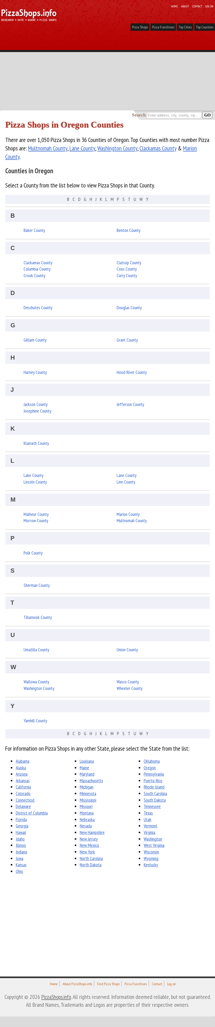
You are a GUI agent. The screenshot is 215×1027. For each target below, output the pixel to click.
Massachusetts (91, 780)
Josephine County (37, 411)
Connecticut (25, 800)
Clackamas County (157, 148)
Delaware (23, 806)
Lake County (34, 475)
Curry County (127, 275)
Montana (87, 813)
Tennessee (152, 806)
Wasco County (128, 682)
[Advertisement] (107, 71)
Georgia (22, 826)
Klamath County (36, 443)
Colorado (23, 793)
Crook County (34, 275)
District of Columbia (32, 813)
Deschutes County (38, 307)
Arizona (22, 774)
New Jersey (89, 839)
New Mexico (89, 845)
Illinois (21, 845)
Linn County (126, 482)
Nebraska (87, 819)
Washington (153, 839)
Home (174, 6)
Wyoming (151, 858)
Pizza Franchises (163, 27)
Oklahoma (152, 761)
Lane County (82, 148)
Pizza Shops (140, 27)
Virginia (149, 832)
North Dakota (90, 865)
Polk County (33, 553)
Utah (147, 819)
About (185, 6)
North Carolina (91, 858)
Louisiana (87, 761)
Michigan (86, 787)
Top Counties (204, 27)
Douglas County (129, 307)
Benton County (129, 230)
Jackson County (36, 404)
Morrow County (36, 520)
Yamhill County (35, 721)
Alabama (22, 761)
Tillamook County (38, 617)
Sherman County (37, 585)
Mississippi (88, 800)
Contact (197, 6)
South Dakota (155, 800)
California (23, 787)
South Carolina (155, 793)
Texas (148, 813)
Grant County (127, 340)
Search (139, 115)
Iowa (19, 858)
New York (87, 852)
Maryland (87, 774)
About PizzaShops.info (77, 984)
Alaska (21, 768)
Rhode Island (154, 787)
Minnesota (88, 793)
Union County (127, 650)
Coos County (127, 269)
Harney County (35, 372)
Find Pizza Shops (108, 984)
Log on (209, 6)
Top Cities (185, 27)
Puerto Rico (153, 780)
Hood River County (132, 372)
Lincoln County (35, 482)
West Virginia (154, 845)
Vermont (150, 826)
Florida (21, 819)
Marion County (128, 514)
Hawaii (21, 832)
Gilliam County (35, 340)
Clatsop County (129, 263)
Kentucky (151, 865)
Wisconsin (151, 852)
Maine (84, 768)
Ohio (19, 871)
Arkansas (23, 780)
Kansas (21, 865)
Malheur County (36, 514)
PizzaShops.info (56, 996)
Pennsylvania (154, 774)
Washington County (117, 148)
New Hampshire (92, 832)
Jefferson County (130, 404)
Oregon (150, 768)
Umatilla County (36, 650)
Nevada (86, 826)
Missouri (86, 806)
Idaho (20, 839)
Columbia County (37, 269)
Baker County (34, 230)
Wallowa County (36, 682)
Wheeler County (130, 688)
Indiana (21, 852)
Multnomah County (47, 148)
